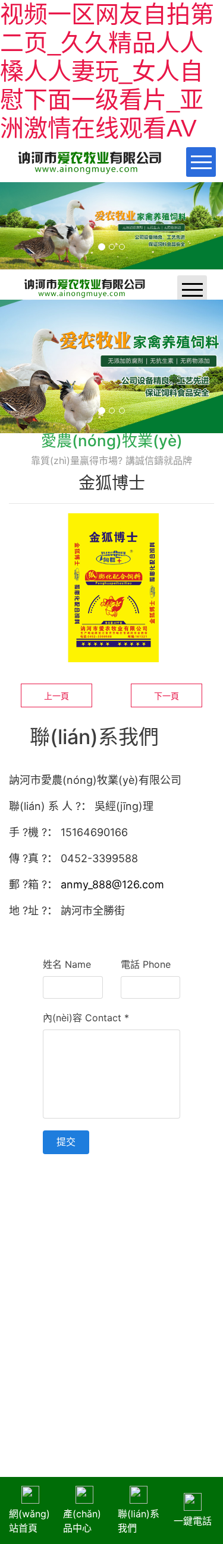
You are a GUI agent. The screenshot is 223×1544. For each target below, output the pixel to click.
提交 (66, 1142)
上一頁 (56, 696)
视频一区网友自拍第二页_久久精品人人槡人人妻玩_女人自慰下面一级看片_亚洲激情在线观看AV (107, 71)
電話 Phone (146, 964)
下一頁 (166, 696)
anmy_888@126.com (112, 884)
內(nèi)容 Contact (86, 1018)
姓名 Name (67, 964)
